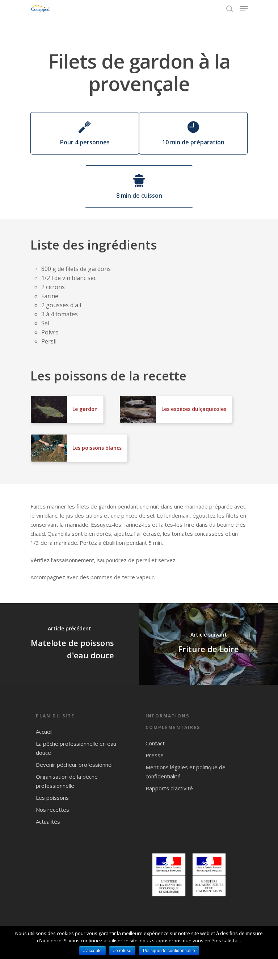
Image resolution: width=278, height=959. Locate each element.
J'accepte (92, 950)
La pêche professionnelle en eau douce (76, 748)
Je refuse (122, 950)
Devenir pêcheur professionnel (74, 764)
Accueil (44, 731)
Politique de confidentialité (169, 950)
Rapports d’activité (169, 788)
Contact (155, 743)
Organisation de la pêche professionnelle (67, 781)
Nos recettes (52, 809)
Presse (155, 755)
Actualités (48, 821)
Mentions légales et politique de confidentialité (186, 772)
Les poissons (52, 797)
